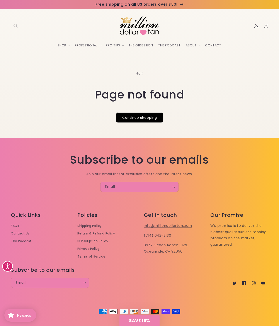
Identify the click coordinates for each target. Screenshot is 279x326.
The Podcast (21, 241)
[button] (15, 26)
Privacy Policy (88, 248)
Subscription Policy (92, 241)
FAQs (15, 226)
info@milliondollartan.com (168, 225)
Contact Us (20, 233)
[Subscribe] (174, 187)
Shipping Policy (89, 226)
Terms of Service (91, 256)
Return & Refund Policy (96, 233)
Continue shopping (139, 117)
